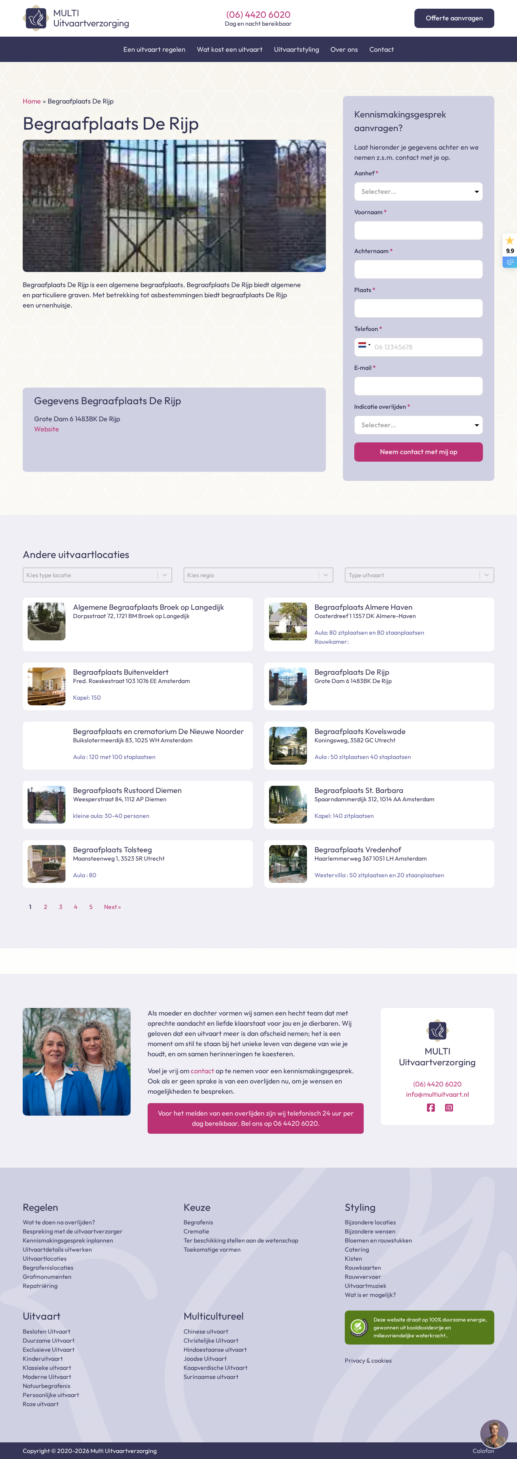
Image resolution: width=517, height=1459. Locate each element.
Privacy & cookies (368, 1360)
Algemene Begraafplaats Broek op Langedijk (149, 607)
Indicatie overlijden (382, 406)
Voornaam (370, 212)
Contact (381, 49)
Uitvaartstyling (296, 49)
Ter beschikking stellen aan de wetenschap (241, 1240)
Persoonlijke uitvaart (51, 1395)
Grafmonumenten (47, 1276)
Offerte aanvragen (454, 18)
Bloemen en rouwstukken (378, 1240)
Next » (112, 906)
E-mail (365, 368)
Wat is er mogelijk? (370, 1294)
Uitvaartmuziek (365, 1285)
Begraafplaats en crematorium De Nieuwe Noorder (158, 731)
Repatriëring (40, 1285)
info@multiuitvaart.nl (437, 1094)
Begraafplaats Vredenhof (358, 849)
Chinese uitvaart (206, 1331)
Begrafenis (198, 1222)
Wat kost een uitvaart (230, 49)
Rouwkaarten (363, 1267)
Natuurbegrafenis (46, 1385)
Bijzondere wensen (370, 1231)
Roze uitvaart (41, 1404)
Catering (357, 1249)
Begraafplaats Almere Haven (364, 607)
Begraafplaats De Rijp (352, 672)
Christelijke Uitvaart (211, 1340)
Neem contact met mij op (418, 451)
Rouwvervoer (363, 1276)
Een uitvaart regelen (154, 49)
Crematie (196, 1231)
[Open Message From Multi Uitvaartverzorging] (494, 1435)
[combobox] (364, 345)
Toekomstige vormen (212, 1249)
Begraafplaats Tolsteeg (112, 849)
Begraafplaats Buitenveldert (120, 672)
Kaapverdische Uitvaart (216, 1367)
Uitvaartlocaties (45, 1258)
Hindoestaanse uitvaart (215, 1349)
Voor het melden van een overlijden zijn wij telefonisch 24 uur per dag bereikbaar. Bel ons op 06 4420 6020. (256, 1118)
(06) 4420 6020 (258, 14)
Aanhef (366, 173)
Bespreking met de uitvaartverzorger (73, 1231)
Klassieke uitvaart (47, 1367)
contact (202, 1070)
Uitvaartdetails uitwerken (57, 1249)
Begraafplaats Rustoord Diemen (127, 790)
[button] (494, 1435)
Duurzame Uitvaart (49, 1340)
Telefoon (368, 329)
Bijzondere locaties (370, 1222)
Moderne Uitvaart (47, 1376)
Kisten (353, 1258)
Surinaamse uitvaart (211, 1376)
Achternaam (373, 251)
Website (46, 429)
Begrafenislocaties (48, 1267)
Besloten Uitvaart (46, 1331)
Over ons (344, 49)
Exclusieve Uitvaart (49, 1349)
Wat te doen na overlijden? (59, 1222)
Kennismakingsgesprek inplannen (68, 1240)
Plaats (364, 290)
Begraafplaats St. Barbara (359, 790)
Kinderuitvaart (43, 1358)
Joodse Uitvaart (205, 1358)
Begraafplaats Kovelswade (360, 731)
